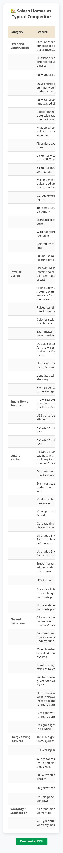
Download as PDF (31, 841)
